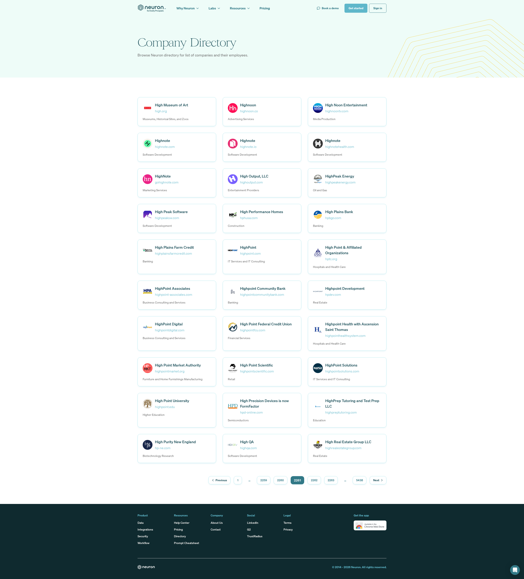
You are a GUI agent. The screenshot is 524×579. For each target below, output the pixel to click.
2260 (280, 480)
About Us (217, 523)
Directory (180, 536)
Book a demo (330, 8)
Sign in (377, 8)
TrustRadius (254, 536)
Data (140, 523)
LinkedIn (252, 523)
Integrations (145, 529)
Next (376, 480)
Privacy (288, 529)
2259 (263, 480)
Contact (216, 529)
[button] (370, 525)
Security (143, 536)
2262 (314, 480)
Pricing (178, 529)
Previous (221, 480)
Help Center (181, 523)
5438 (359, 480)
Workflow (143, 543)
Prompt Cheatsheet (186, 543)
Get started (356, 8)
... (249, 480)
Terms (287, 523)
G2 (249, 529)
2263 (331, 480)
